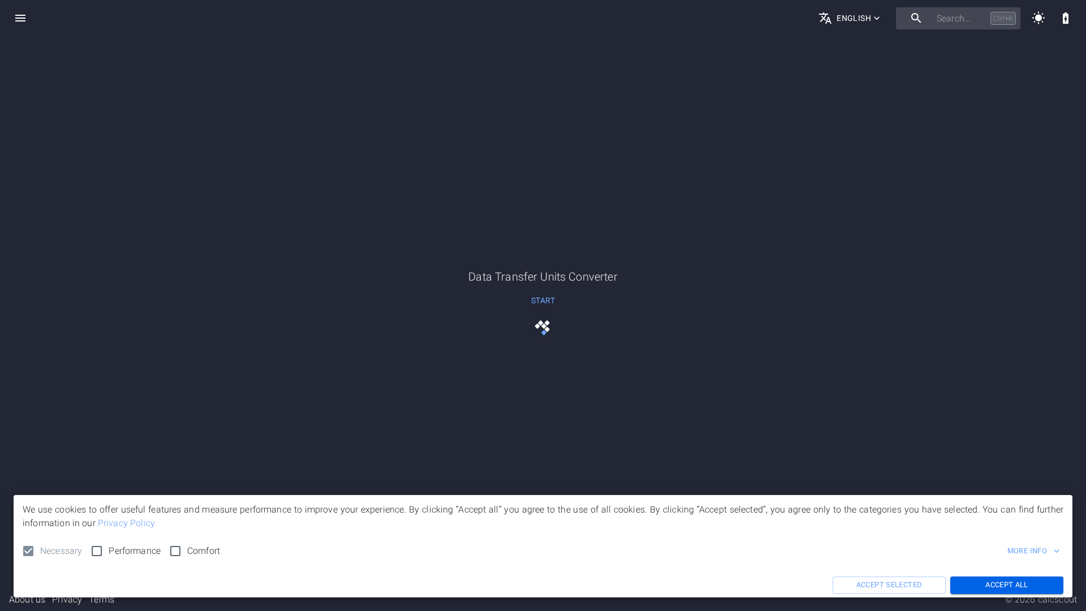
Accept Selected (889, 584)
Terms (101, 599)
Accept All (1006, 584)
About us (27, 599)
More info (1027, 551)
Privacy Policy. (127, 523)
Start (543, 300)
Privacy (67, 599)
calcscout (1057, 599)
